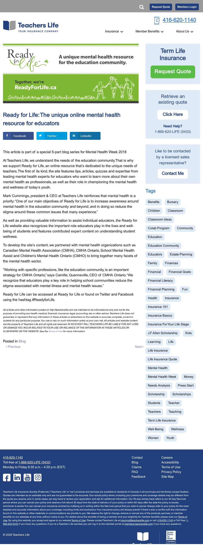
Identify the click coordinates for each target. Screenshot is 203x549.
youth (170, 438)
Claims (137, 467)
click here (173, 115)
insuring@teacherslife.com (135, 520)
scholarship (156, 394)
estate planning (181, 254)
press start (185, 385)
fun (185, 289)
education (155, 237)
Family (152, 263)
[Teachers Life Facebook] (7, 477)
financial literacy (160, 280)
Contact (137, 457)
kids (188, 333)
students (154, 403)
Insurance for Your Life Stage (168, 324)
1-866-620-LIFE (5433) (173, 132)
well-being (155, 429)
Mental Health (158, 368)
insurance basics (160, 315)
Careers (167, 457)
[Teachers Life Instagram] (37, 477)
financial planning (161, 289)
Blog (22, 341)
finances (171, 263)
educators (155, 254)
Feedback (139, 476)
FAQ (135, 472)
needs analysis (159, 385)
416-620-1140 (179, 20)
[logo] (154, 538)
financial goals (180, 272)
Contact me (173, 174)
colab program (158, 228)
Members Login (187, 6)
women (153, 438)
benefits (153, 202)
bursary (172, 202)
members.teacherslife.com (138, 524)
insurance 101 (158, 306)
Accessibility (170, 462)
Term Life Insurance (162, 420)
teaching (175, 411)
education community (163, 245)
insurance (172, 298)
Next (138, 346)
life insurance (158, 350)
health (152, 298)
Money (188, 376)
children (154, 210)
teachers (154, 411)
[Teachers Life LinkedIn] (17, 477)
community (185, 228)
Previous (13, 346)
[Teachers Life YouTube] (27, 477)
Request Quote (161, 6)
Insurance (112, 31)
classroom (175, 210)
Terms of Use (55, 331)
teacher (173, 403)
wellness (177, 429)
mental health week (162, 376)
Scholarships (181, 394)
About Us (183, 31)
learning (154, 341)
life (170, 341)
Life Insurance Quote (162, 359)
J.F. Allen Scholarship (163, 333)
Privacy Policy (171, 472)
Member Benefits (148, 31)
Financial (154, 272)
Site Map (167, 476)
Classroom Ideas (160, 219)
